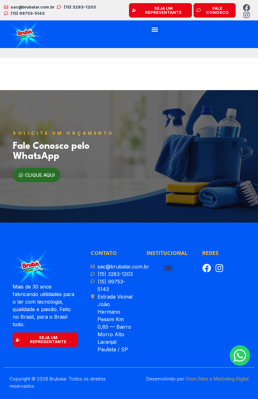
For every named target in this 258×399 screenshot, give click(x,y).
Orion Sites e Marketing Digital (217, 379)
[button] (155, 29)
